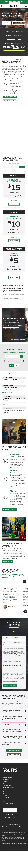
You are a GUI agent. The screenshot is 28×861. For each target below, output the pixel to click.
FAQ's (19, 39)
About (4, 793)
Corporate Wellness (8, 803)
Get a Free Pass (18, 35)
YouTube (12, 848)
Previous (4, 361)
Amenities (8, 35)
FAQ (4, 801)
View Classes (7, 561)
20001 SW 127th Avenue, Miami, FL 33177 (13, 19)
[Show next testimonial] (24, 581)
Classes (5, 783)
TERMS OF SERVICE (7, 668)
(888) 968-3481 (18, 23)
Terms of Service (14, 656)
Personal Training (7, 785)
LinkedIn (15, 848)
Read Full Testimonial (24, 607)
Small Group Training (8, 787)
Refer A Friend (6, 779)
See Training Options (11, 329)
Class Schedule (11, 39)
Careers (5, 795)
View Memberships (10, 96)
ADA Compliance (22, 826)
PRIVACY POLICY (21, 667)
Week (11, 365)
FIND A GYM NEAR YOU (9, 817)
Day (17, 365)
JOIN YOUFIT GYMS (10, 810)
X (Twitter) (10, 848)
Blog (4, 800)
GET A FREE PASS (10, 814)
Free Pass (5, 791)
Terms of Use (7, 832)
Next (24, 361)
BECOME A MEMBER (14, 3)
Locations (5, 781)
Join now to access (9, 509)
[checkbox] (14, 649)
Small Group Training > (18, 339)
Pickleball (5, 789)
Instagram (18, 848)
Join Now (6, 23)
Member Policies (14, 828)
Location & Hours (9, 31)
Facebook (7, 848)
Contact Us (1, 6)
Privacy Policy (7, 656)
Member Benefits (7, 777)
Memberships (19, 31)
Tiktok (21, 848)
